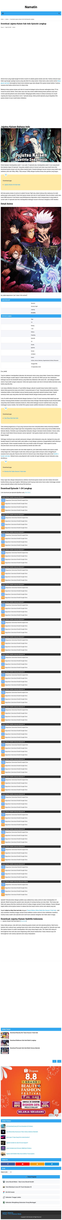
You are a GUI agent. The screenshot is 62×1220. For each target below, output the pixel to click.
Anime (13, 27)
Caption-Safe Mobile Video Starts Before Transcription (20, 1153)
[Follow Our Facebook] (8, 1164)
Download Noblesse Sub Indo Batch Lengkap (23, 1040)
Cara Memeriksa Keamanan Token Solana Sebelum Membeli (22, 1132)
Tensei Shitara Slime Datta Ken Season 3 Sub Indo (41, 910)
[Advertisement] (31, 40)
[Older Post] (59, 1061)
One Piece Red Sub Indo (11, 418)
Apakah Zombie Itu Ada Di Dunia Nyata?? (17, 1142)
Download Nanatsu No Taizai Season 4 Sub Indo (24, 1032)
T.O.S (9, 1214)
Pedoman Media (16, 1214)
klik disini (27, 492)
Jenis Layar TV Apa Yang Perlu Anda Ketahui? (18, 1137)
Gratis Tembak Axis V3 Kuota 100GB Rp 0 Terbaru (18, 1148)
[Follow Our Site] (37, 1164)
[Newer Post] (54, 1061)
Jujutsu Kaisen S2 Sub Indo (12, 184)
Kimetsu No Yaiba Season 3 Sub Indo (15, 471)
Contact (4, 1212)
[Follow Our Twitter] (52, 1164)
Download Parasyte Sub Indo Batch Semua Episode (25, 1048)
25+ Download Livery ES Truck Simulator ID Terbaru (19, 1126)
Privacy (4, 1214)
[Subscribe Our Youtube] (23, 1164)
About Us (10, 1212)
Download (23, 921)
